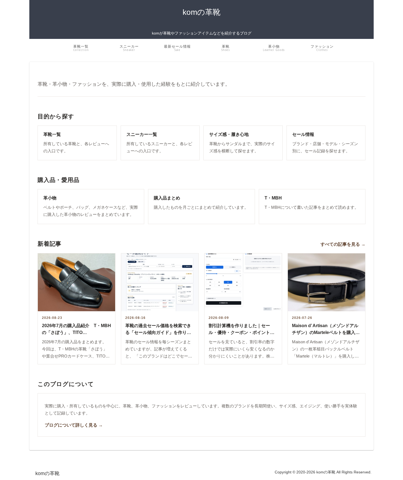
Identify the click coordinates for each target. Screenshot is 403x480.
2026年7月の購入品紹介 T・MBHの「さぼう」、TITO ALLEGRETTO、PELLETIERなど (76, 332)
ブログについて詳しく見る (74, 424)
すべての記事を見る (342, 244)
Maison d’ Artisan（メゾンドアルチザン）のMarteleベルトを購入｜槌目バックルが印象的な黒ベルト (326, 332)
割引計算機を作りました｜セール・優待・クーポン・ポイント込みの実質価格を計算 (241, 332)
